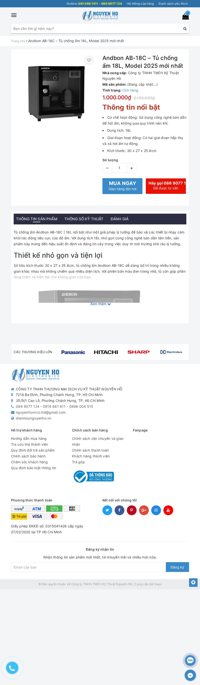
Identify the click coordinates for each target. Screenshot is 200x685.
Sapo (158, 584)
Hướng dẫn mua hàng (29, 438)
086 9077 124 (27, 406)
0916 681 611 (54, 406)
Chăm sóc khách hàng (29, 462)
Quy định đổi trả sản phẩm (33, 450)
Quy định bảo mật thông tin (33, 468)
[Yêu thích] (89, 60)
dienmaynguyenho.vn (33, 418)
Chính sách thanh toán (90, 450)
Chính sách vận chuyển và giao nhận (97, 441)
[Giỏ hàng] (184, 17)
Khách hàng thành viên (91, 456)
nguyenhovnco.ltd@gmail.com (41, 412)
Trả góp (78, 462)
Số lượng (110, 160)
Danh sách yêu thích (173, 3)
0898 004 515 (81, 406)
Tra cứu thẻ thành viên (29, 444)
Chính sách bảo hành (28, 456)
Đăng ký (177, 567)
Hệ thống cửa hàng (140, 3)
